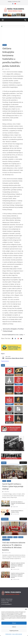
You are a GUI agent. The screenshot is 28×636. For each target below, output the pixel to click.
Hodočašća (10, 537)
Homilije (15, 537)
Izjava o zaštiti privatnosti (17, 634)
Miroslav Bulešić (6, 539)
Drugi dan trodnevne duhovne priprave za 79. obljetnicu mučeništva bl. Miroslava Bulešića (18, 565)
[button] (26, 609)
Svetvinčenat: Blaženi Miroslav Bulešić (14, 358)
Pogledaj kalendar (5, 361)
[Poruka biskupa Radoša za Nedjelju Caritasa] (5, 512)
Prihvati (14, 623)
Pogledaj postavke (14, 630)
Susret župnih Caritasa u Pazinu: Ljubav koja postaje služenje (12, 486)
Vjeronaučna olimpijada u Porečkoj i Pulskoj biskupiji (13, 330)
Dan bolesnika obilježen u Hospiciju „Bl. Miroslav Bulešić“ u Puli (18, 503)
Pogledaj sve (23, 462)
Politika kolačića (8, 634)
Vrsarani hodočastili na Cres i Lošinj (12, 334)
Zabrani (14, 626)
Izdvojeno (21, 537)
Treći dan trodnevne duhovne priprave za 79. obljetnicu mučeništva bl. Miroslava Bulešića (13, 546)
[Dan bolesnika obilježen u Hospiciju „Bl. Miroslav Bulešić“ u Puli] (5, 504)
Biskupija (4, 537)
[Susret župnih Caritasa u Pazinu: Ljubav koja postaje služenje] (14, 472)
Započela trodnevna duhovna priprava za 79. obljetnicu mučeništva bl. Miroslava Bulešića (17, 575)
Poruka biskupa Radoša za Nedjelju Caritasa (17, 511)
